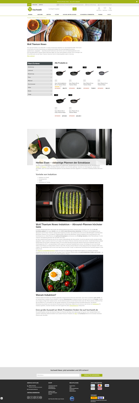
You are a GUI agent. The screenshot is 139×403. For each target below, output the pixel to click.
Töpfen (37, 167)
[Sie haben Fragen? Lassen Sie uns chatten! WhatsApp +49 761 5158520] (28, 398)
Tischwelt (29, 17)
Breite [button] (29, 91)
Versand (62, 398)
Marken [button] (30, 14)
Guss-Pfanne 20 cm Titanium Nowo (88, 84)
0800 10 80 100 (32, 385)
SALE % (109, 14)
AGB (70, 387)
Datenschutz (72, 385)
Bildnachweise (73, 391)
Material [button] (30, 80)
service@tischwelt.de (33, 389)
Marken (34, 17)
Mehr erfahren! (31, 56)
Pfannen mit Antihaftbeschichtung (46, 250)
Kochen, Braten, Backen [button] (69, 14)
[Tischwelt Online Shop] (35, 9)
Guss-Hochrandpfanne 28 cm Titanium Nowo (60, 84)
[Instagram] (34, 398)
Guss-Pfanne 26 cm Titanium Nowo (74, 111)
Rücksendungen (52, 388)
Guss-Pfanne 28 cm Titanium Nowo (74, 84)
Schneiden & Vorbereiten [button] (87, 14)
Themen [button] (100, 14)
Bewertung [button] (31, 74)
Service (41, 4)
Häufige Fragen (51, 391)
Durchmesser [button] (31, 84)
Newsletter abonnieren (91, 375)
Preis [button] (29, 77)
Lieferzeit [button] (30, 70)
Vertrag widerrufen (33, 392)
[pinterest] (37, 398)
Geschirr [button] (39, 14)
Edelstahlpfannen (74, 305)
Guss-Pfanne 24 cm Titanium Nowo (103, 84)
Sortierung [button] (31, 67)
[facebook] (31, 398)
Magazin (34, 4)
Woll (38, 17)
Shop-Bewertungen (52, 392)
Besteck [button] (49, 14)
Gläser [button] (57, 14)
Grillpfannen (96, 304)
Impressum (72, 389)
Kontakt (50, 394)
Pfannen (44, 167)
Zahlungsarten (51, 387)
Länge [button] (29, 94)
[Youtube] (40, 398)
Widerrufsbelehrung (74, 388)
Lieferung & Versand (52, 385)
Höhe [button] (29, 87)
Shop (29, 4)
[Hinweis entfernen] (137, 2)
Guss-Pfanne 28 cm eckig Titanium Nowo (60, 111)
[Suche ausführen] (74, 8)
